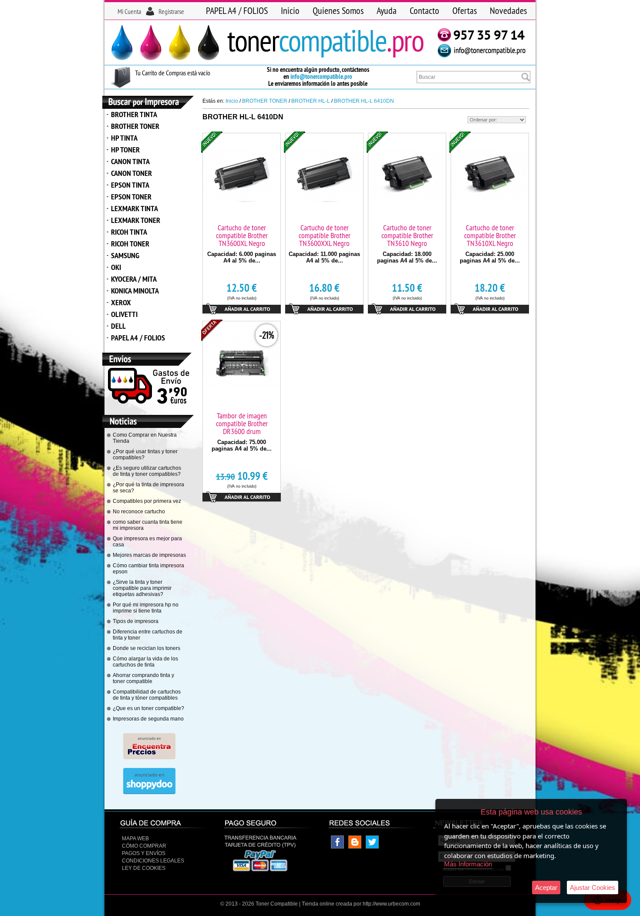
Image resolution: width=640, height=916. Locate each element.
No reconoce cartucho (139, 512)
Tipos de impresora (135, 621)
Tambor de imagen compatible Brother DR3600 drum (242, 423)
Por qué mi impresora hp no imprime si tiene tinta (146, 608)
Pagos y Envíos (143, 853)
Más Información (468, 864)
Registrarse (171, 11)
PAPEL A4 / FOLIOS (237, 10)
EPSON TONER (131, 197)
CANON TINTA (130, 161)
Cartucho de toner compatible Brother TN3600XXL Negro (324, 235)
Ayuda (387, 10)
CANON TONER (131, 173)
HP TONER (125, 150)
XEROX (121, 302)
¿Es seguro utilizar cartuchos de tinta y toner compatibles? (147, 471)
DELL (118, 326)
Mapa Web (135, 838)
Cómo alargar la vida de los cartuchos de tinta (145, 662)
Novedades (508, 10)
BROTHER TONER (135, 126)
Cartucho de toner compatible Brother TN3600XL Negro (242, 235)
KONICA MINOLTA (135, 291)
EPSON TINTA (130, 185)
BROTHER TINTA (134, 114)
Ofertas (464, 10)
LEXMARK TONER (135, 220)
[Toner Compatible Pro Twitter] (372, 847)
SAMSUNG (125, 255)
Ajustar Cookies (592, 887)
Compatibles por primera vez (147, 501)
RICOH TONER (130, 244)
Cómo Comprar (144, 846)
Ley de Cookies (143, 868)
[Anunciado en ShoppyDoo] (149, 792)
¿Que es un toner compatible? (148, 708)
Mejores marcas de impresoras (149, 555)
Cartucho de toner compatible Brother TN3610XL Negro (490, 235)
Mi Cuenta (129, 11)
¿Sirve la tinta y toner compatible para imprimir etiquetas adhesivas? (142, 588)
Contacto (424, 10)
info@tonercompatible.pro (321, 76)
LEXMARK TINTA (134, 208)
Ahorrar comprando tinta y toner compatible (143, 678)
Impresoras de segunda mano (148, 719)
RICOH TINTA (129, 232)
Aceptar (546, 887)
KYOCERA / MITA (134, 279)
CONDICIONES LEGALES (153, 861)
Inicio (290, 10)
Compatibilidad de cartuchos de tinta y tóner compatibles (147, 695)
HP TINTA (124, 138)
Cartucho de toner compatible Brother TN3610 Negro (407, 235)
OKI (116, 267)
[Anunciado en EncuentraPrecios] (149, 757)
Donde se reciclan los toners (146, 648)
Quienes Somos (338, 10)
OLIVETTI (124, 314)
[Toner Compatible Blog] (354, 847)
